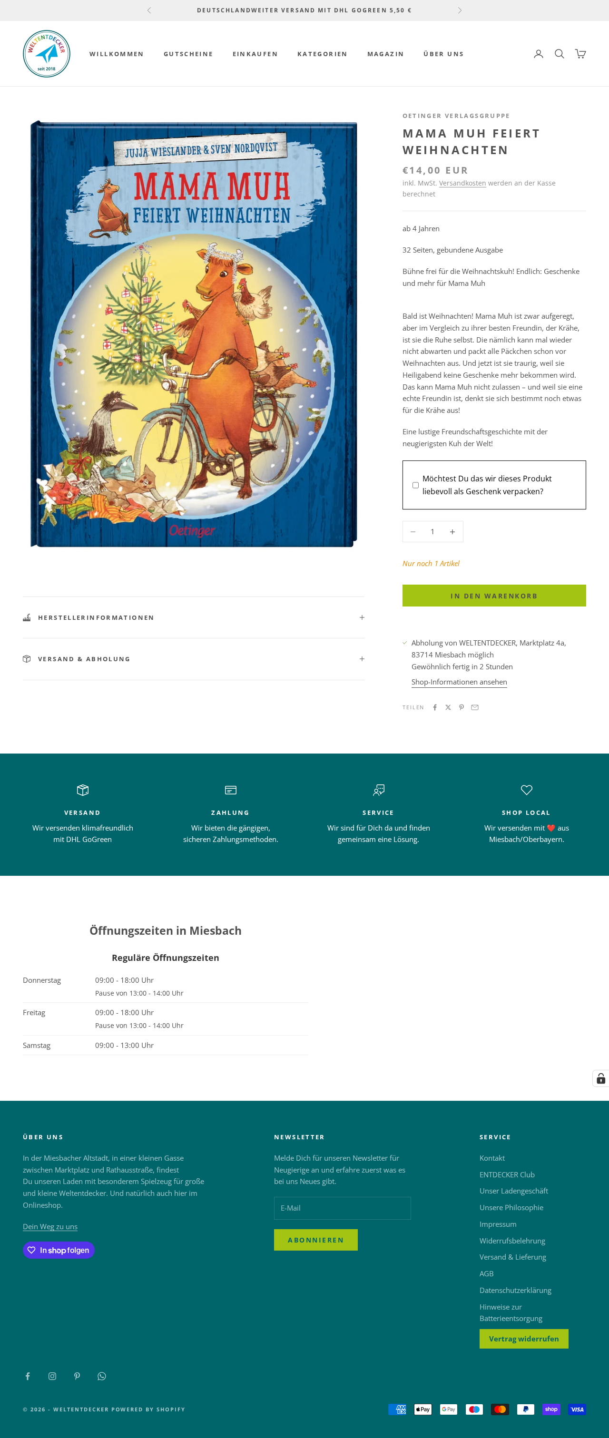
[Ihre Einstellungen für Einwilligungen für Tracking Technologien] (601, 1078)
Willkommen (117, 53)
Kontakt (492, 1158)
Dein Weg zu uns (50, 1226)
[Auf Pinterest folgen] (77, 1376)
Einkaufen (255, 53)
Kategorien (322, 53)
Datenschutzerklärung (515, 1290)
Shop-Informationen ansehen (459, 681)
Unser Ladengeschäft (514, 1190)
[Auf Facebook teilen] (435, 707)
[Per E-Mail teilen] (475, 707)
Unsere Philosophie (511, 1207)
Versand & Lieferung (513, 1257)
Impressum (498, 1224)
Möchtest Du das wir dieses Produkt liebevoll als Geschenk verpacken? (487, 484)
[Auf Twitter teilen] (448, 707)
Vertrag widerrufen (524, 1338)
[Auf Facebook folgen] (27, 1376)
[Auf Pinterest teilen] (461, 707)
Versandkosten (462, 182)
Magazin (386, 53)
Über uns (443, 53)
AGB (487, 1273)
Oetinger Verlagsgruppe (457, 115)
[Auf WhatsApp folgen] (102, 1376)
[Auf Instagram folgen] (52, 1376)
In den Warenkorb (494, 595)
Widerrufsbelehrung (512, 1240)
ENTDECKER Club (507, 1174)
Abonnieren (316, 1239)
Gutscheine (189, 53)
